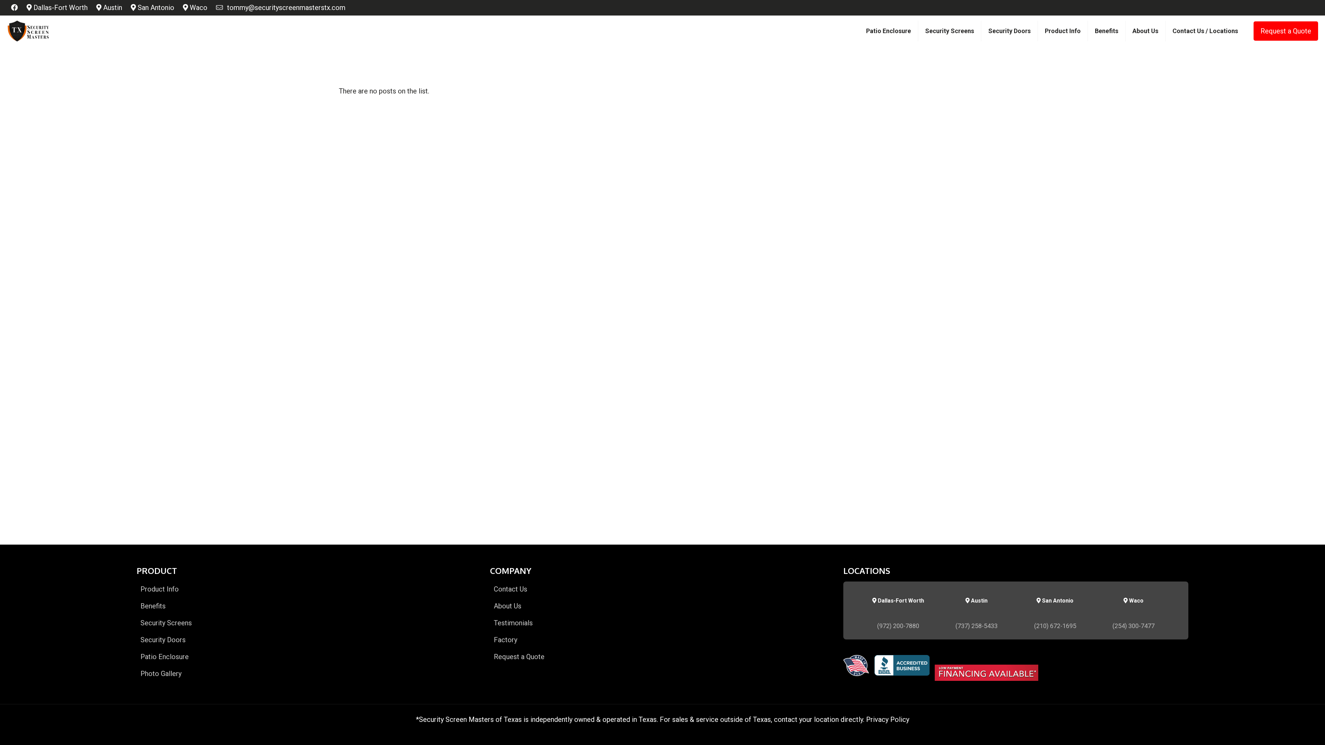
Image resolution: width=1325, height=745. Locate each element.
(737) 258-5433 (976, 625)
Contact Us (510, 589)
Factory (505, 640)
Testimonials (513, 623)
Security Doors (163, 640)
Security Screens (166, 623)
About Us (507, 606)
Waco (197, 7)
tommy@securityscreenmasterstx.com (284, 7)
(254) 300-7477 (1133, 625)
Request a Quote (1285, 31)
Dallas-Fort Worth (60, 7)
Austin (111, 7)
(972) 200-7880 (898, 625)
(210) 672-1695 (1055, 625)
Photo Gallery (160, 673)
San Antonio (155, 7)
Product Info (159, 589)
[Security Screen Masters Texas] (28, 31)
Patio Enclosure (164, 657)
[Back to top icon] (1292, 731)
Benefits (153, 606)
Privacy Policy (887, 719)
